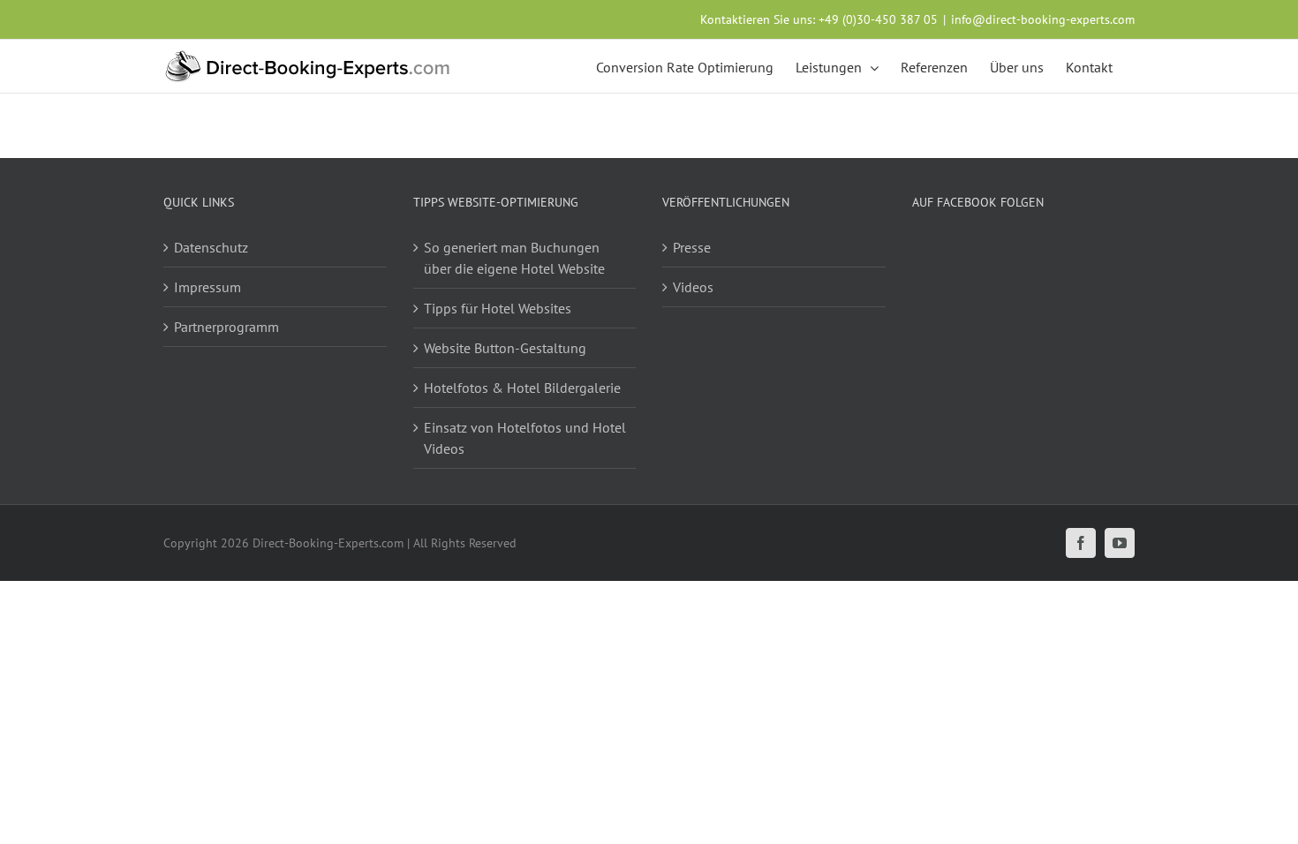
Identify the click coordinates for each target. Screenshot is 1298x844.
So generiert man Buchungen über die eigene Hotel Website (514, 257)
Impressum (207, 287)
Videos (693, 287)
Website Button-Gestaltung (505, 348)
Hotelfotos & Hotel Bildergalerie (522, 387)
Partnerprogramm (226, 326)
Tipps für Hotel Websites (497, 308)
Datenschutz (211, 247)
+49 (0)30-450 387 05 (878, 19)
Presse (692, 247)
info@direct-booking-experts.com (1043, 19)
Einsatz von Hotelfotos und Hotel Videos (525, 437)
